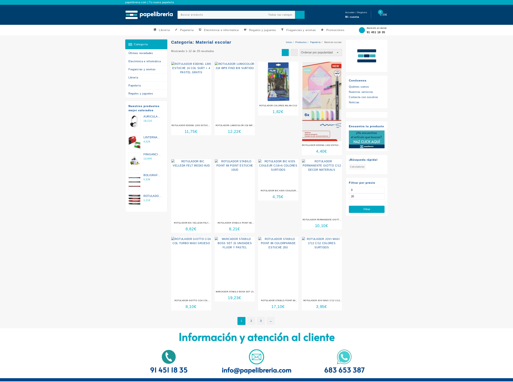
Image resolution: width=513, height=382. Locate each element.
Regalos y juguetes (140, 93)
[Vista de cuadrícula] (285, 52)
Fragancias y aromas (142, 69)
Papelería (134, 85)
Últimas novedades (140, 53)
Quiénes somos (359, 86)
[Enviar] (300, 15)
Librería (133, 77)
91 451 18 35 (376, 32)
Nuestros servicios (361, 91)
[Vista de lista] (294, 52)
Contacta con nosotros (363, 97)
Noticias (354, 102)
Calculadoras (357, 166)
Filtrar (367, 209)
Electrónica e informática (144, 61)
